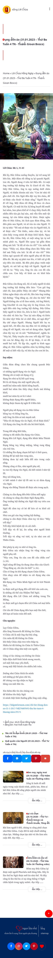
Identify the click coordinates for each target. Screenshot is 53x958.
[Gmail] (45, 758)
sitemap (45, 933)
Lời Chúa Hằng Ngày (26, 722)
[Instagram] (19, 946)
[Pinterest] (36, 758)
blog (43, 928)
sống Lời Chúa (20, 9)
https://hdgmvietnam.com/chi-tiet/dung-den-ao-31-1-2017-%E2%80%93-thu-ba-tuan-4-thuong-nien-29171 (25, 708)
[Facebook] (7, 758)
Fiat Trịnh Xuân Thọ (22, 724)
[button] (49, 913)
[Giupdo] (42, 946)
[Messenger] (17, 758)
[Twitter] (26, 758)
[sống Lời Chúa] (7, 9)
